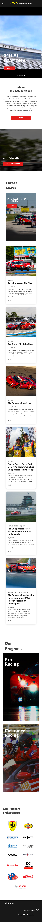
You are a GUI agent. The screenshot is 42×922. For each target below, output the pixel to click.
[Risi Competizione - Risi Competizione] (21, 3)
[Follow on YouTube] (12, 903)
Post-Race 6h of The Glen (20, 283)
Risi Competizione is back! (21, 403)
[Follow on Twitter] (10, 903)
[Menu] (2, 3)
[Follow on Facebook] (4, 903)
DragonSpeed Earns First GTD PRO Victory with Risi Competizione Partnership (21, 467)
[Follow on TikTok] (8, 903)
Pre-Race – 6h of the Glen (20, 344)
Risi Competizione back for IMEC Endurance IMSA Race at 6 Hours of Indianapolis (21, 599)
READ (9, 300)
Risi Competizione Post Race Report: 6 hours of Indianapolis (19, 531)
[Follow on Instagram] (6, 903)
